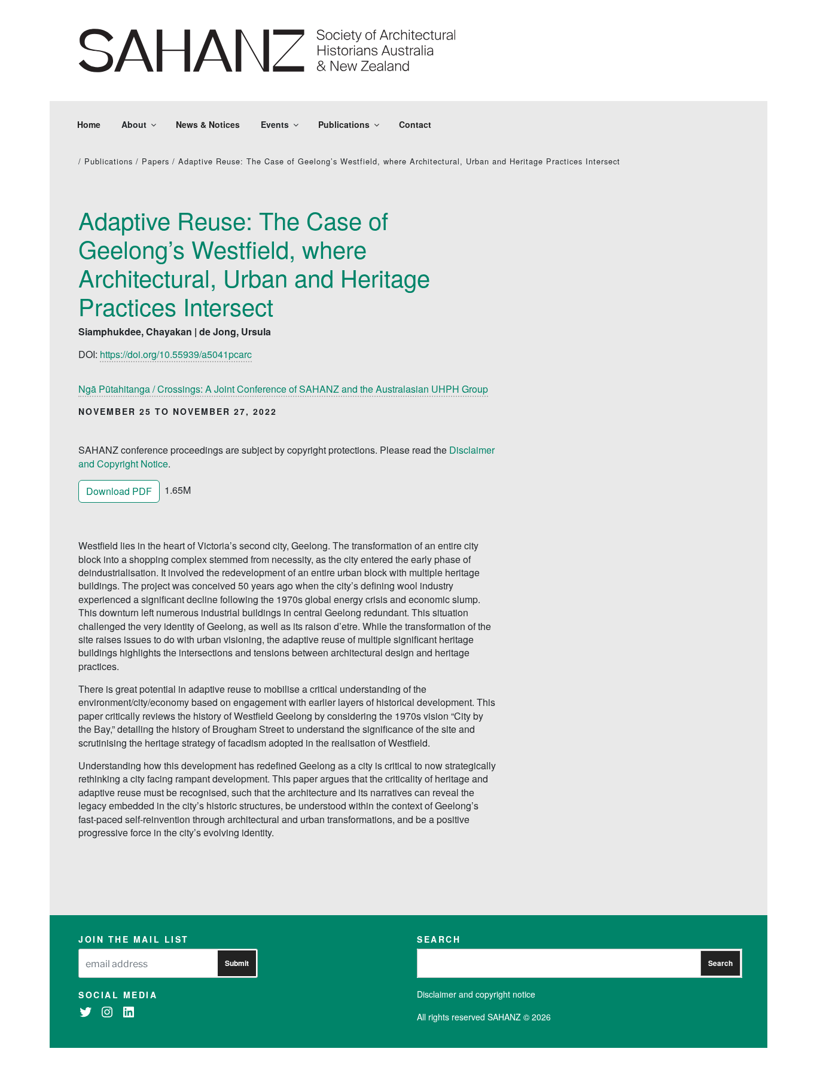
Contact (415, 124)
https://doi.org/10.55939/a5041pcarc (176, 354)
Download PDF (119, 491)
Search (720, 963)
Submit (237, 963)
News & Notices (208, 124)
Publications (344, 124)
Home (88, 124)
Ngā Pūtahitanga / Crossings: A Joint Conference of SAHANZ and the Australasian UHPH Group (283, 389)
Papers (155, 161)
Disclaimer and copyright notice (476, 994)
